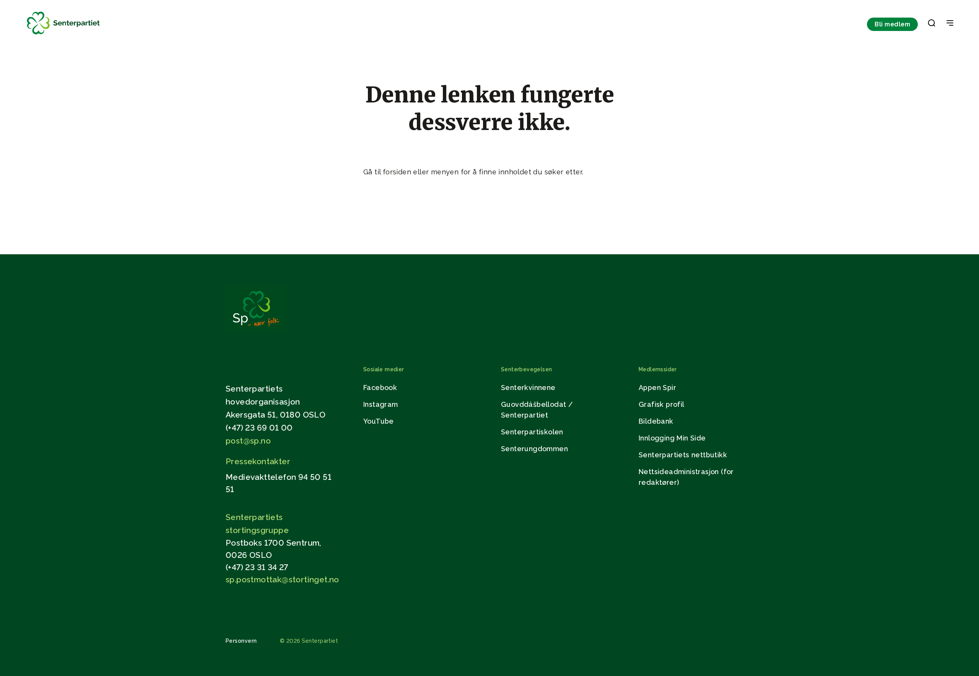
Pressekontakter (258, 461)
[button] (931, 24)
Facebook (380, 388)
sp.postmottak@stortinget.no (282, 579)
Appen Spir (657, 388)
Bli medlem (892, 24)
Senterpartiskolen (532, 432)
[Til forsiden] (63, 34)
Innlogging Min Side (672, 438)
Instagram (380, 404)
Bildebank (656, 421)
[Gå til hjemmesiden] (256, 330)
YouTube (378, 421)
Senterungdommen (534, 449)
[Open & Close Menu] (950, 23)
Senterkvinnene (528, 388)
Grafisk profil (662, 404)
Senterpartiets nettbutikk (683, 455)
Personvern (241, 641)
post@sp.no (248, 440)
